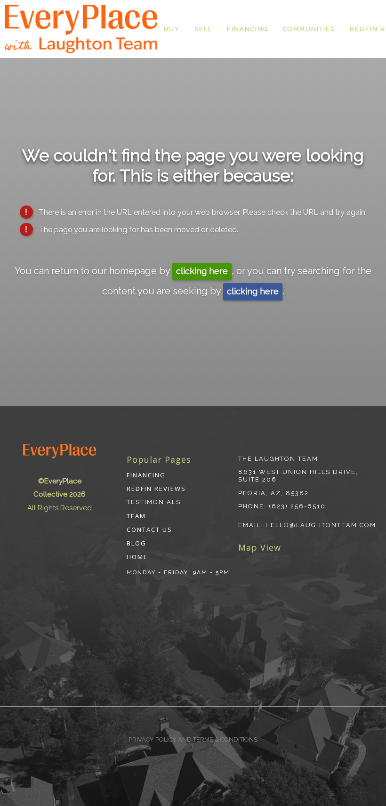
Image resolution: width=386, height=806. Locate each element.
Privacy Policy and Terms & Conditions (193, 739)
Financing (247, 28)
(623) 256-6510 (297, 506)
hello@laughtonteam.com (320, 525)
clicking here (202, 271)
